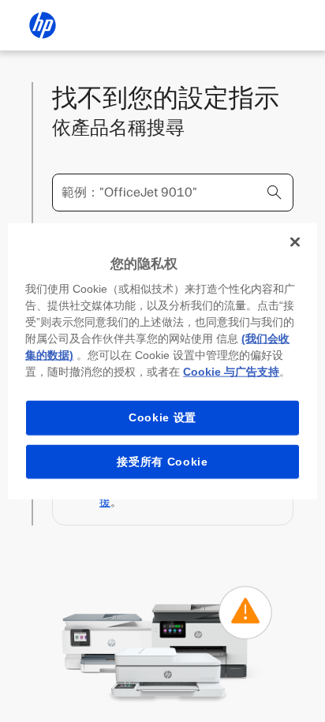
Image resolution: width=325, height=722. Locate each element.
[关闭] (295, 241)
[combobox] (172, 192)
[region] (162, 361)
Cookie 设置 (162, 417)
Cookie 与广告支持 (231, 371)
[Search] (274, 192)
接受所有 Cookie (162, 461)
